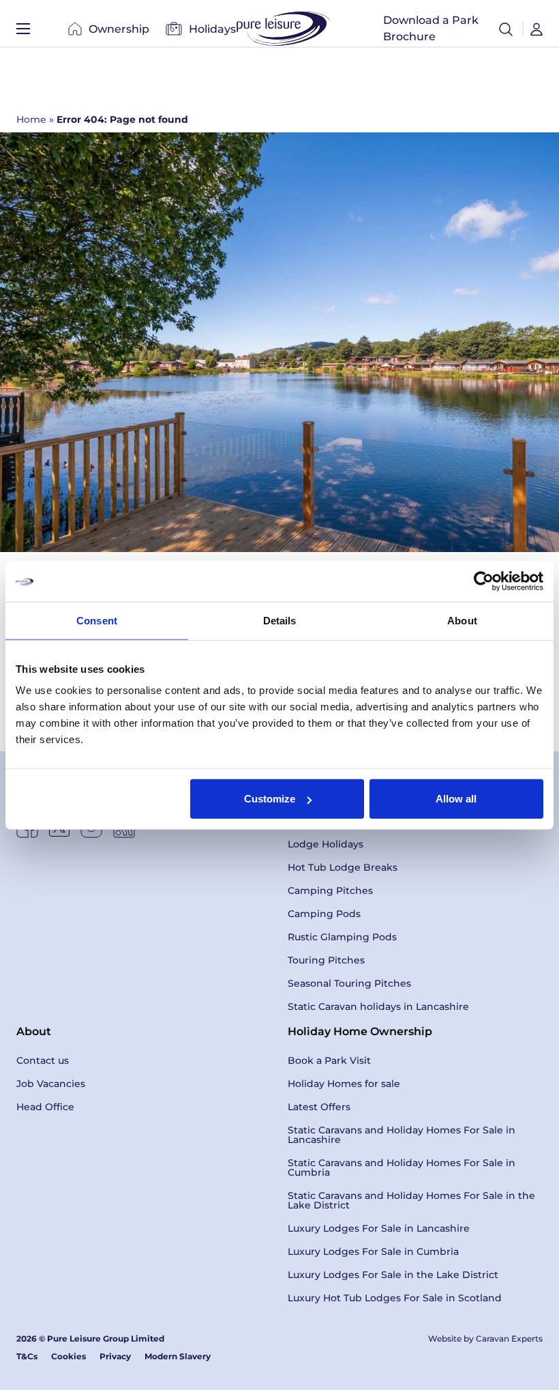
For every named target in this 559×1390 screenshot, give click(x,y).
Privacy (115, 1356)
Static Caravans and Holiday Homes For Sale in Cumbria (401, 1167)
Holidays (212, 29)
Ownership (119, 29)
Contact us (42, 1060)
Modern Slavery (178, 1356)
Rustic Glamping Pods (342, 937)
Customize (269, 799)
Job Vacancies (50, 1083)
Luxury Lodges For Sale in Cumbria (373, 1251)
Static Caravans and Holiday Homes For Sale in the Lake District (411, 1200)
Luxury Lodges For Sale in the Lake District (393, 1274)
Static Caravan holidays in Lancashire (378, 1006)
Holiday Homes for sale (344, 1083)
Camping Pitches (330, 890)
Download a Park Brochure (431, 28)
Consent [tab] (96, 620)
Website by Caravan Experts (485, 1338)
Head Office (45, 1107)
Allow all (456, 799)
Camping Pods (324, 913)
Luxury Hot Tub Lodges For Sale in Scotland (395, 1298)
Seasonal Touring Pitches (349, 983)
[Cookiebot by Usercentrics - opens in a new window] (483, 580)
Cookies (68, 1356)
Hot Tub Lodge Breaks (342, 867)
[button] (506, 29)
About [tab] (462, 620)
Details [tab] (280, 620)
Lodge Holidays (325, 844)
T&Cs (26, 1356)
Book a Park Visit (329, 1060)
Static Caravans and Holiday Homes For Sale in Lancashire (401, 1134)
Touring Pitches (326, 960)
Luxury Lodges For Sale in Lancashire (379, 1228)
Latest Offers (319, 1107)
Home (31, 119)
